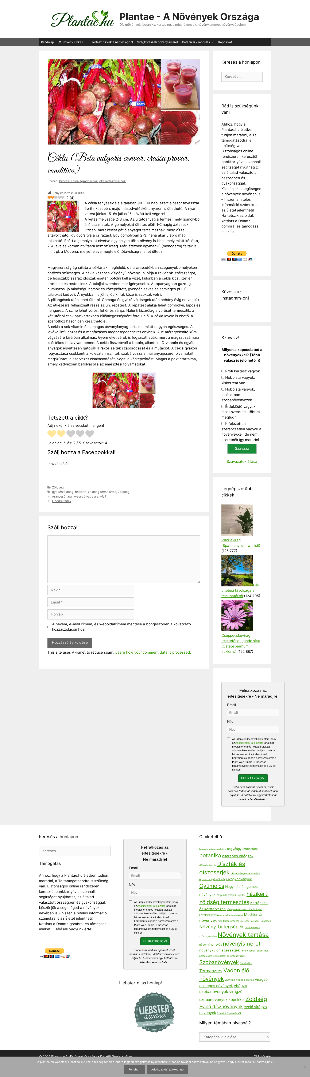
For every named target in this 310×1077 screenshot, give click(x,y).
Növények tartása (243, 934)
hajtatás (241, 895)
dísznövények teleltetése (245, 873)
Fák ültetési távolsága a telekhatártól (240, 590)
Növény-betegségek (221, 926)
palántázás (262, 950)
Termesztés (210, 970)
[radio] (51, 434)
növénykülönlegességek (219, 950)
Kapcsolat (225, 42)
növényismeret (241, 943)
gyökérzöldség (62, 492)
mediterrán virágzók (228, 921)
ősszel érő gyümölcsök (229, 1013)
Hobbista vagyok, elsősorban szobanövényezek (238, 394)
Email (231, 705)
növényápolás (248, 950)
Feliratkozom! (253, 778)
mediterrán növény (233, 915)
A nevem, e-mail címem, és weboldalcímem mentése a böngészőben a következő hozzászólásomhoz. (121, 627)
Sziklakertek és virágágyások (229, 956)
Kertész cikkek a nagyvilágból (112, 42)
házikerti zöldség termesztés (95, 492)
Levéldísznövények (210, 915)
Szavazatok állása (242, 461)
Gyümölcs (211, 886)
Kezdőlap (47, 42)
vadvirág (230, 979)
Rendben (134, 1069)
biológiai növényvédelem (212, 849)
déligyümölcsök (207, 865)
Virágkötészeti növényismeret (157, 42)
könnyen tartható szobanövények (244, 909)
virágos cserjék (245, 979)
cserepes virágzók (237, 856)
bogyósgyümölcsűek (242, 849)
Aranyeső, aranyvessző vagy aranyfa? (79, 496)
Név (230, 722)
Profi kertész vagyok (242, 371)
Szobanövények (219, 962)
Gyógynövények (239, 879)
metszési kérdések (261, 921)
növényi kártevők (210, 944)
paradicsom (205, 956)
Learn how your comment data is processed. (153, 652)
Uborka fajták (61, 501)
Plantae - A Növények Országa (189, 16)
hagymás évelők (226, 895)
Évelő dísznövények (221, 1006)
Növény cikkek (72, 42)
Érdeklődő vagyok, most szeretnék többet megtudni (240, 411)
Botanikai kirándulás (196, 42)
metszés (244, 921)
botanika (210, 855)
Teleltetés (246, 963)
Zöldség (58, 487)
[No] (305, 1067)
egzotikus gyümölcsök (212, 879)
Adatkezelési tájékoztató (249, 742)
